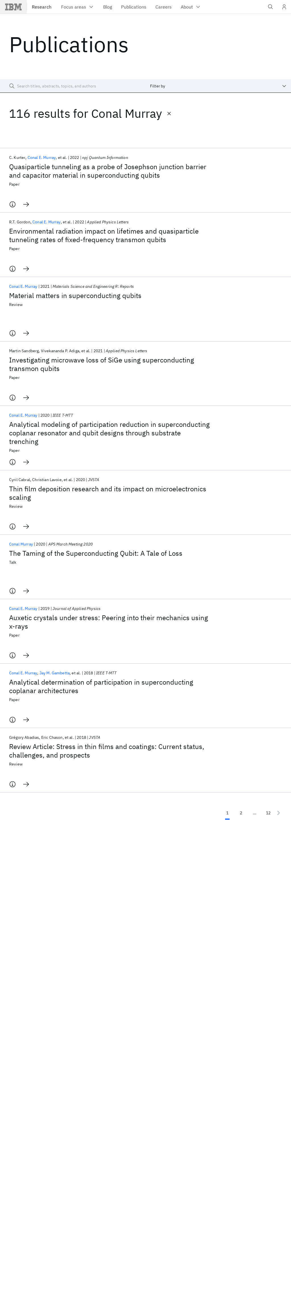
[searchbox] (73, 86)
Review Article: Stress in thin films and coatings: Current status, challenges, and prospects (106, 750)
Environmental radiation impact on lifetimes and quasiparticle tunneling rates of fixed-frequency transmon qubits (104, 235)
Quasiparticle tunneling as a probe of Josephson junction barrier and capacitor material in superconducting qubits (107, 170)
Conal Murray (21, 544)
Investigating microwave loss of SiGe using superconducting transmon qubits (101, 364)
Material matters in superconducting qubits (75, 295)
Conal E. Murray (42, 157)
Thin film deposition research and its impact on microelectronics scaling (107, 493)
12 (268, 812)
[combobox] (218, 86)
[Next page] (278, 812)
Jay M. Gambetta (55, 673)
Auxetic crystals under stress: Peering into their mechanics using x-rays (108, 621)
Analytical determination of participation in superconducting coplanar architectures (101, 686)
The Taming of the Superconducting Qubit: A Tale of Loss (95, 553)
